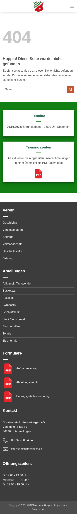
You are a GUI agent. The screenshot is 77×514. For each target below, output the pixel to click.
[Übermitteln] (70, 89)
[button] (72, 6)
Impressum (60, 505)
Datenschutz (39, 509)
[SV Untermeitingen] (38, 6)
